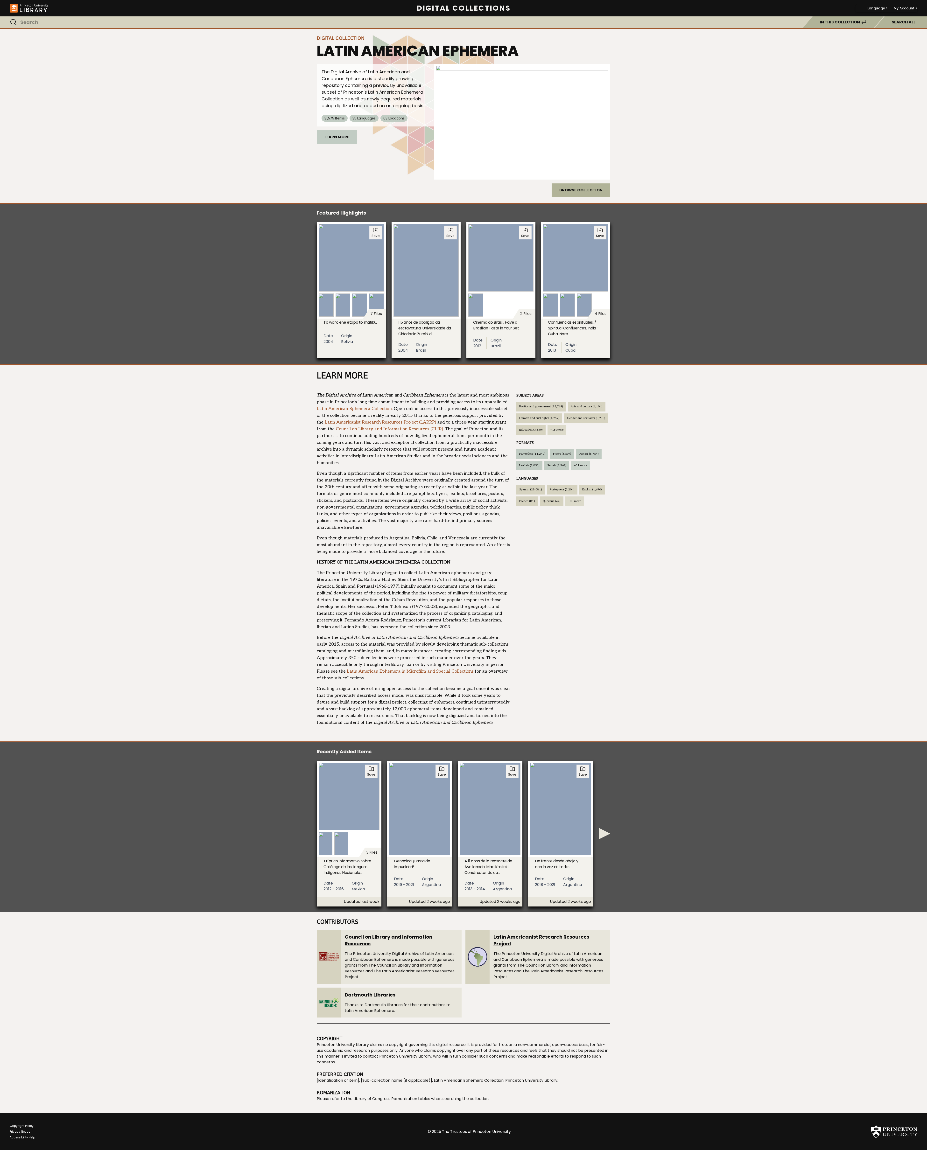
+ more (556, 430)
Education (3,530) (531, 430)
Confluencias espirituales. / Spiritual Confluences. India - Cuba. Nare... (573, 328)
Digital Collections (464, 8)
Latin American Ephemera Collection (354, 408)
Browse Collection (581, 190)
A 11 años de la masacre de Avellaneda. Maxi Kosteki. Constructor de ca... (488, 866)
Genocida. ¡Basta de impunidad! (412, 864)
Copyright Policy (22, 1126)
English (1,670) (592, 489)
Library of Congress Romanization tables (391, 1098)
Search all (903, 22)
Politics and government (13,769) (541, 406)
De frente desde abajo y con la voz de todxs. (556, 864)
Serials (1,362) (556, 465)
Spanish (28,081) (530, 489)
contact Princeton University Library (397, 1056)
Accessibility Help (22, 1137)
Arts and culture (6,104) (587, 406)
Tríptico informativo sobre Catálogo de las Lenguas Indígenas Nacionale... (347, 866)
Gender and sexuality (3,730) (586, 418)
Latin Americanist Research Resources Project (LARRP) (380, 422)
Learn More (336, 137)
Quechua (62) (552, 501)
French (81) (527, 501)
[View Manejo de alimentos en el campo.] (522, 122)
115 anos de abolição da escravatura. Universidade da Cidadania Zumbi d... (424, 328)
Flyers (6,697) (562, 454)
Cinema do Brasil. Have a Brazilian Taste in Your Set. (496, 325)
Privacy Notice (20, 1131)
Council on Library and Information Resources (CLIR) (389, 429)
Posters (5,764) (589, 454)
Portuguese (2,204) (562, 489)
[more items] (604, 833)
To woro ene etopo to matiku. (350, 322)
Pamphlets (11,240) (532, 454)
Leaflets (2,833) (529, 465)
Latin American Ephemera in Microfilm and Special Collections (410, 671)
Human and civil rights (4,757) (539, 418)
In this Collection (840, 22)
